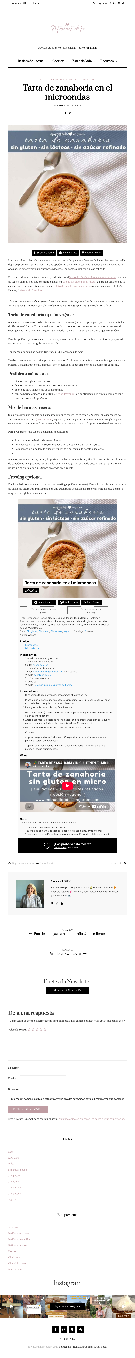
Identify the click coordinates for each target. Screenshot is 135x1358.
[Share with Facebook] (65, 112)
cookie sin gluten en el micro (79, 281)
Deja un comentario (23, 863)
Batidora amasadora (19, 1233)
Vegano (67, 631)
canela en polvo (42, 675)
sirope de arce (40, 665)
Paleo (11, 1163)
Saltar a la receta (45, 252)
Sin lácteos (14, 1187)
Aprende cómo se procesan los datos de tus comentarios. (92, 1118)
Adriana (76, 105)
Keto (11, 1151)
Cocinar (58, 61)
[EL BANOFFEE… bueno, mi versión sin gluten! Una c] (123, 1306)
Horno (12, 1251)
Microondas (31, 645)
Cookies (89, 1346)
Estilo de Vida (82, 61)
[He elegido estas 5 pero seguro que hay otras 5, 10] (34, 1306)
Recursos (107, 61)
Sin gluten (32, 631)
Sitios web (14, 1089)
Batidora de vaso (17, 1245)
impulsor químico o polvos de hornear (53, 685)
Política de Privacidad (71, 1346)
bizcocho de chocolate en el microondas (92, 277)
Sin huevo (44, 631)
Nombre (13, 1067)
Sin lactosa (56, 631)
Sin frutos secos (17, 1169)
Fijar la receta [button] (70, 602)
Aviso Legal (100, 1346)
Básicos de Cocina (31, 61)
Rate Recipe (93, 602)
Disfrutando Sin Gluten (31, 290)
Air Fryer (13, 1227)
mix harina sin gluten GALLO (48, 671)
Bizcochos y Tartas (51, 80)
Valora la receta (17, 1029)
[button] (26, 590)
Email (12, 1078)
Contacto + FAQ (18, 3)
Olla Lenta (14, 1257)
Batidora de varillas (19, 1239)
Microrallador (32, 648)
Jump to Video (69, 252)
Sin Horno (89, 80)
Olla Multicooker (18, 1263)
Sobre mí (35, 3)
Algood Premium (64, 393)
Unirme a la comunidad (67, 990)
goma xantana (43, 419)
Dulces (78, 80)
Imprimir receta (93, 252)
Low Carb (13, 1157)
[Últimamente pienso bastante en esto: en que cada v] (101, 1306)
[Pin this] (70, 112)
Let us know (60, 847)
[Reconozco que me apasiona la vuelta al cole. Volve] (11, 1306)
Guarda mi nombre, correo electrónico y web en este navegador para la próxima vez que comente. (68, 1098)
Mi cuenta (67, 1339)
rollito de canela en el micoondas (73, 285)
